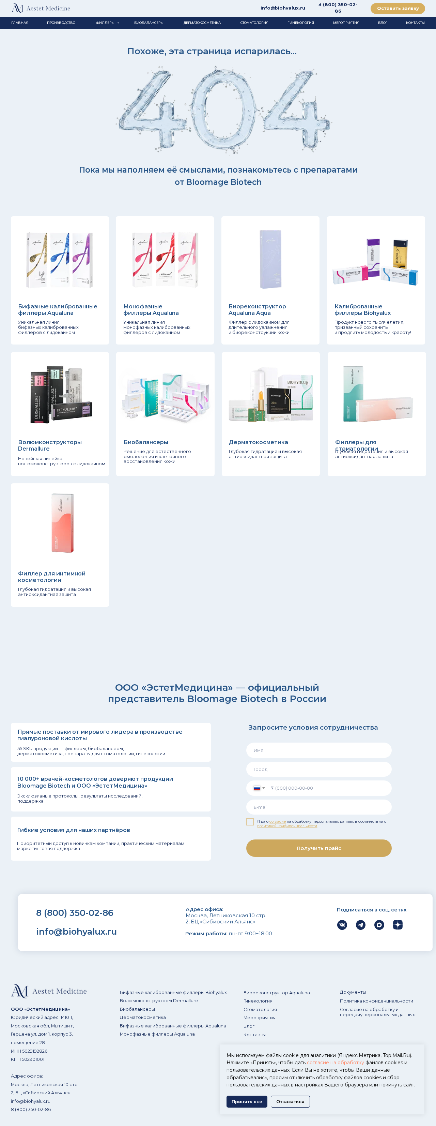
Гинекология (258, 1001)
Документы (353, 992)
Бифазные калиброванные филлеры (162, 992)
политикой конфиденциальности (287, 826)
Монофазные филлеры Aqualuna (157, 1034)
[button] (398, 8)
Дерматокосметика (143, 1017)
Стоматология (260, 1009)
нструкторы (158, 1000)
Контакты (255, 1034)
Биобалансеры (137, 1009)
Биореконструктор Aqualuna (277, 992)
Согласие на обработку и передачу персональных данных (377, 1012)
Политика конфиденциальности (376, 1001)
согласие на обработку (335, 1062)
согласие (277, 821)
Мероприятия (260, 1017)
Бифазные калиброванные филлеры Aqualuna (173, 1025)
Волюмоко (132, 1000)
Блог (249, 1026)
